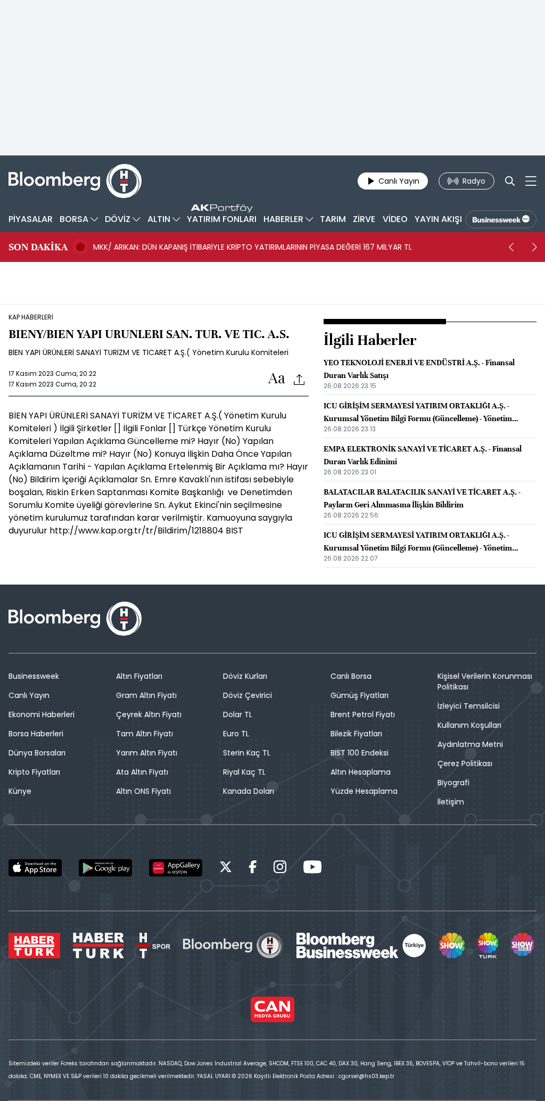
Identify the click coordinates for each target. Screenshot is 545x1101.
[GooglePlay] (105, 867)
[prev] (510, 247)
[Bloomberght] (75, 181)
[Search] (510, 181)
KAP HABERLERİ (31, 317)
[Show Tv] (452, 946)
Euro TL (236, 733)
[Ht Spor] (153, 946)
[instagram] (280, 868)
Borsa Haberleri (36, 733)
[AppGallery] (175, 867)
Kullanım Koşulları (469, 725)
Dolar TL (237, 714)
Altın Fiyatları (139, 676)
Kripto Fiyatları (34, 772)
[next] (534, 247)
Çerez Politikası (464, 763)
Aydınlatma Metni (470, 744)
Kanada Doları (248, 791)
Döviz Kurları (245, 676)
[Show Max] (523, 946)
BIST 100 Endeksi (360, 752)
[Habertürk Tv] (98, 946)
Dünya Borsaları (37, 752)
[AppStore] (35, 867)
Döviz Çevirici (247, 695)
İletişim (450, 801)
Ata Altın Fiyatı (142, 772)
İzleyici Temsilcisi (468, 706)
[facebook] (253, 868)
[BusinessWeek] (501, 219)
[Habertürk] (34, 946)
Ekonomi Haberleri (42, 714)
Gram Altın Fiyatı (146, 695)
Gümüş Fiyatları (360, 695)
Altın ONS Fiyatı (143, 791)
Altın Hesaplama (361, 772)
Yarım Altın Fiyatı (146, 752)
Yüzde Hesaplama (364, 791)
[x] (225, 868)
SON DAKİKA (38, 247)
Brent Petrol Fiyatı (363, 714)
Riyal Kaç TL (244, 772)
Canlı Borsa (351, 676)
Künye (20, 791)
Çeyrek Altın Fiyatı (148, 714)
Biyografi (453, 782)
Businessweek (34, 676)
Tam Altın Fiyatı (144, 733)
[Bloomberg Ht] (233, 946)
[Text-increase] (276, 379)
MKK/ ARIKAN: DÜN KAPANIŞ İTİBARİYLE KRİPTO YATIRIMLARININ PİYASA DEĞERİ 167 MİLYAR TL (252, 247)
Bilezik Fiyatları (356, 733)
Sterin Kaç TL (246, 752)
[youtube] (312, 868)
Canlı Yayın (29, 695)
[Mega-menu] (530, 181)
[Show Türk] (487, 946)
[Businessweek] (361, 946)
